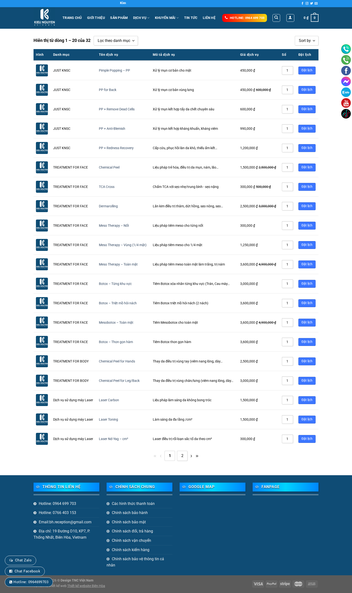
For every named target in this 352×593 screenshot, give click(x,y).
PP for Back (107, 90)
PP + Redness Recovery (116, 148)
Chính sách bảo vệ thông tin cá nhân (135, 562)
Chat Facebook (27, 571)
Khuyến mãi (165, 18)
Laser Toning (108, 420)
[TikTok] (346, 114)
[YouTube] (346, 103)
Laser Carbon (109, 400)
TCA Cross (106, 187)
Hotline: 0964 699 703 (57, 503)
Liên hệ (209, 18)
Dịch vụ (139, 18)
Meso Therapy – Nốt (114, 226)
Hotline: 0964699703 (30, 582)
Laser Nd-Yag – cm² (113, 439)
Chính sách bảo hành (130, 512)
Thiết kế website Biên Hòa (86, 586)
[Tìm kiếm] (276, 18)
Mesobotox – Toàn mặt (116, 323)
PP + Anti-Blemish (112, 129)
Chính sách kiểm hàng (130, 550)
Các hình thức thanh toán (133, 503)
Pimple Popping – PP (114, 70)
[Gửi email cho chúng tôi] (316, 3)
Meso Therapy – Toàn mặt (118, 264)
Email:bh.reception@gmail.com (65, 522)
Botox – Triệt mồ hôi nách (118, 303)
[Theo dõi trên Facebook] (302, 3)
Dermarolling (108, 206)
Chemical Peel (109, 167)
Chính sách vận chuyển (131, 540)
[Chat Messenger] (346, 81)
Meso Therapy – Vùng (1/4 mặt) (123, 245)
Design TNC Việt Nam (77, 580)
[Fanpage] (346, 70)
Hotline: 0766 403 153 (57, 512)
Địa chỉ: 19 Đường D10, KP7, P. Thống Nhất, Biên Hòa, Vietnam (62, 534)
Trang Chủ (72, 18)
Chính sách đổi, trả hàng (132, 531)
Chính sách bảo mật (129, 522)
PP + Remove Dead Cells (117, 109)
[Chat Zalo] (346, 92)
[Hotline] (346, 49)
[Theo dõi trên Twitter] (311, 3)
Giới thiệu (96, 18)
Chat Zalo (23, 560)
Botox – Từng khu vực (115, 284)
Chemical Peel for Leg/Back (119, 381)
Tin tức (191, 18)
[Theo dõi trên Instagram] (307, 3)
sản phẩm (119, 18)
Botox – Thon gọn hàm (116, 342)
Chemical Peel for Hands (117, 361)
